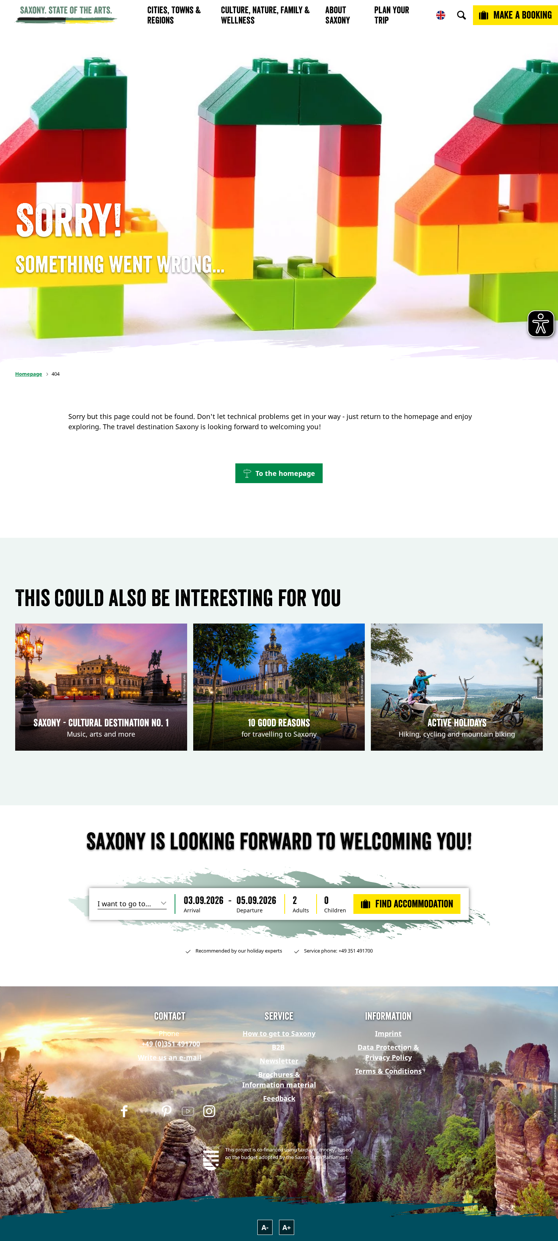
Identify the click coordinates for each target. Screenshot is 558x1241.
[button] (278, 473)
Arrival (192, 910)
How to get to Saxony (279, 1033)
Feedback (279, 1098)
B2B (278, 1047)
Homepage (28, 373)
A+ (286, 1227)
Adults (301, 910)
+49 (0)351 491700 (170, 1043)
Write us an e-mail (170, 1057)
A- (265, 1227)
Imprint (388, 1033)
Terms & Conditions (388, 1071)
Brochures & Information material (279, 1079)
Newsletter (279, 1060)
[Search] (461, 15)
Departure (249, 910)
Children (335, 910)
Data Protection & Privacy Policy (388, 1052)
